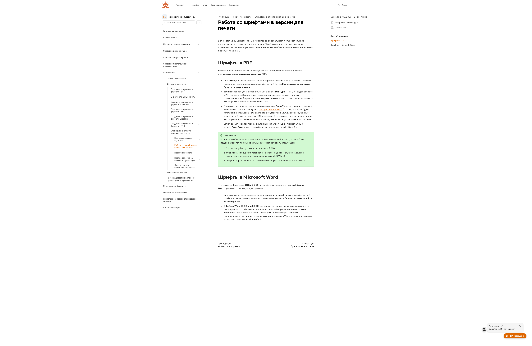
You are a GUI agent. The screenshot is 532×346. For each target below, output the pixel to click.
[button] (198, 22)
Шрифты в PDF (338, 40)
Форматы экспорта (242, 17)
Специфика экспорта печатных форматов (275, 17)
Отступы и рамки (230, 246)
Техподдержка (218, 5)
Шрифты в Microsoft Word (343, 45)
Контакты (234, 5)
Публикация (223, 17)
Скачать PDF (341, 27)
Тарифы (195, 5)
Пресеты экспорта (301, 246)
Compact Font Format (270, 109)
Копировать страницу (345, 22)
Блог (205, 5)
